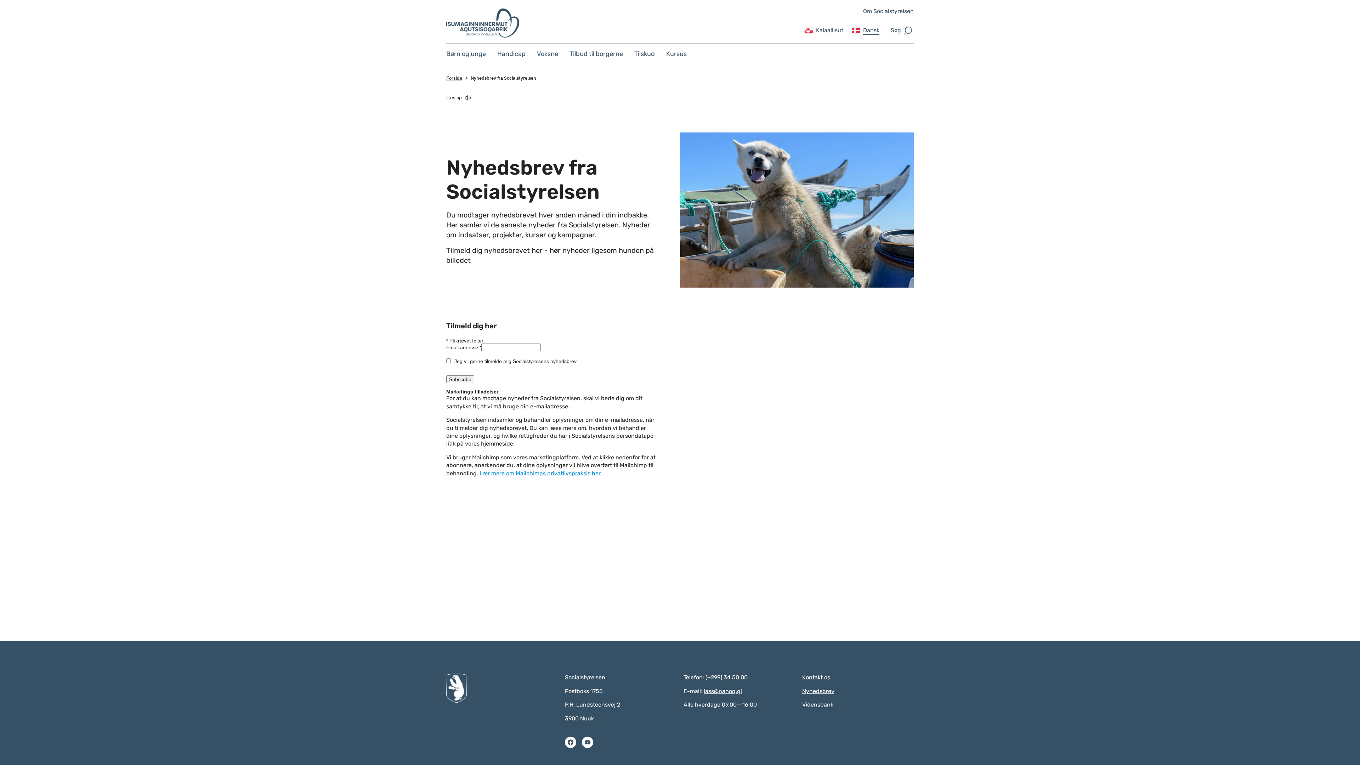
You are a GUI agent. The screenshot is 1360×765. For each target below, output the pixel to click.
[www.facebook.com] (570, 742)
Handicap (511, 54)
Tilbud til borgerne (596, 54)
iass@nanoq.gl (723, 691)
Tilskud (644, 54)
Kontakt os (816, 677)
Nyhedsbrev (818, 691)
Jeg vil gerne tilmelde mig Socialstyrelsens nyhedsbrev (515, 361)
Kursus (676, 54)
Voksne (547, 54)
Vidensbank (817, 704)
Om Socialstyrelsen (888, 11)
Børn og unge (466, 54)
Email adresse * (463, 347)
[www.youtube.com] (587, 742)
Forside (454, 78)
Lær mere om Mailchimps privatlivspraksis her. (541, 473)
